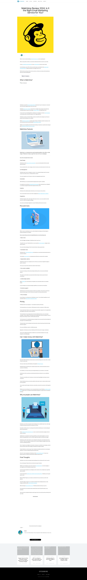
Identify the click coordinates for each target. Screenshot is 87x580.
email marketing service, (29, 485)
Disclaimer (48, 574)
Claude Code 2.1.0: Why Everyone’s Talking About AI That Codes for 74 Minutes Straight (23, 560)
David (24, 55)
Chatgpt (35, 556)
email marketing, (36, 64)
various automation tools (29, 252)
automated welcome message (34, 184)
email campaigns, (47, 112)
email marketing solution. (37, 122)
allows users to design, (26, 108)
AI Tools (30, 1)
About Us (39, 574)
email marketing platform (31, 104)
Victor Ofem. (47, 576)
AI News (52, 556)
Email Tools (40, 1)
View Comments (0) (35, 539)
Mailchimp (23, 281)
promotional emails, (39, 465)
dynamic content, (36, 110)
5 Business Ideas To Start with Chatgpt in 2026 (50, 559)
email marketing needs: (40, 453)
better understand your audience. (43, 193)
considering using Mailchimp (27, 64)
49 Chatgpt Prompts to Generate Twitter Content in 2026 (64, 559)
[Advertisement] (35, 511)
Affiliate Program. (40, 363)
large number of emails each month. (31, 298)
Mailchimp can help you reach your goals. (28, 126)
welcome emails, (26, 256)
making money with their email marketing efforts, (34, 473)
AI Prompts (35, 1)
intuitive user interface (26, 120)
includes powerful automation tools (27, 431)
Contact (44, 1)
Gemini (27, 1)
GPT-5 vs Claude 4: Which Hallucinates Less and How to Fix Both (37, 559)
